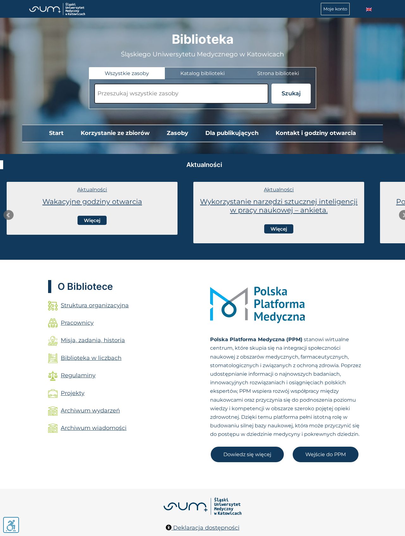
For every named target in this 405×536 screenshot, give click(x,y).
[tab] (127, 73)
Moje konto (335, 8)
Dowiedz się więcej (247, 454)
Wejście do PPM (325, 454)
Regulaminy (78, 375)
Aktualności (92, 190)
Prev (8, 215)
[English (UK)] (369, 9)
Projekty (72, 393)
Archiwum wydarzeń (90, 410)
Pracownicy (77, 322)
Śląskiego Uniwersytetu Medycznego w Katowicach (202, 54)
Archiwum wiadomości (94, 427)
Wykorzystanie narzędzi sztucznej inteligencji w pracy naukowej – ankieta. (279, 205)
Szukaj (291, 93)
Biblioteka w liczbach (91, 357)
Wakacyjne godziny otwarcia (92, 201)
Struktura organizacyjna (95, 305)
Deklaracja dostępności (205, 527)
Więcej (92, 220)
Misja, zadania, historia (93, 340)
